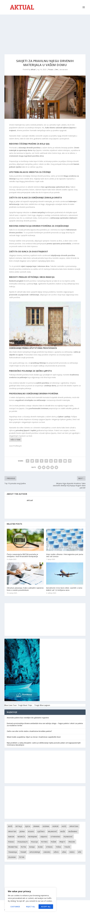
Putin (23, 847)
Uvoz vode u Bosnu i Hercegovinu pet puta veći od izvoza (64, 555)
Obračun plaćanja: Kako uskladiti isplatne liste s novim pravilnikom (25, 589)
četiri (21, 857)
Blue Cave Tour (10, 705)
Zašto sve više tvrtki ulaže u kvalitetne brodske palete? (29, 731)
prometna (12, 847)
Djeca (27, 826)
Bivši (10, 826)
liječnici (41, 831)
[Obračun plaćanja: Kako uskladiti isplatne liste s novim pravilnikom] (25, 573)
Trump (23, 852)
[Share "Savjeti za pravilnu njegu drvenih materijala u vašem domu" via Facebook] (27, 461)
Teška (58, 847)
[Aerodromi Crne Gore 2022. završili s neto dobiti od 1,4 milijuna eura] (64, 573)
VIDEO (71, 852)
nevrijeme (32, 837)
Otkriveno (55, 837)
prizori (72, 842)
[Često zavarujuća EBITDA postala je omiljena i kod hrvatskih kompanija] (25, 540)
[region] (30, 899)
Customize (15, 906)
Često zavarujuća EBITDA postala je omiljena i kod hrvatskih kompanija (22, 555)
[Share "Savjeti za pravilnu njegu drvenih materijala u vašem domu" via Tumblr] (41, 461)
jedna (22, 831)
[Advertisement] (45, 32)
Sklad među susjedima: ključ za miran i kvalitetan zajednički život (34, 737)
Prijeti (62, 842)
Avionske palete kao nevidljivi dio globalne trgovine (28, 718)
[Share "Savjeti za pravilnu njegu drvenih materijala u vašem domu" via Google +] (37, 461)
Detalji (19, 826)
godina (46, 826)
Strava (49, 847)
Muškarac (72, 831)
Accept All (46, 906)
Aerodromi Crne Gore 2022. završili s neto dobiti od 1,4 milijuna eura (64, 589)
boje (35, 284)
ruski (40, 847)
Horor (55, 826)
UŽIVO (56, 852)
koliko (31, 831)
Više (79, 852)
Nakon (11, 837)
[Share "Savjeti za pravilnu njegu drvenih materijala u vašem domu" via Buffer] (55, 461)
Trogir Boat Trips (25, 705)
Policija (34, 842)
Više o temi (15, 440)
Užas (64, 852)
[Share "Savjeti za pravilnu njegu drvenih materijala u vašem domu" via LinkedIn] (51, 461)
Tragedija (12, 852)
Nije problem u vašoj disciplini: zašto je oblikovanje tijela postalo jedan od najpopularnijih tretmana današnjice (44, 744)
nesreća (21, 837)
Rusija (32, 847)
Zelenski (12, 857)
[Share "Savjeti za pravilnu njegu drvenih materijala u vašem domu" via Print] (69, 461)
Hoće (64, 826)
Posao (50, 69)
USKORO (46, 852)
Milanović (52, 831)
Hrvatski (12, 831)
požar (53, 842)
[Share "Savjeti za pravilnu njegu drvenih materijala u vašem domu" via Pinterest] (46, 461)
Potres (44, 842)
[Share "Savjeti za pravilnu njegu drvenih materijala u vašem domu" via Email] (65, 461)
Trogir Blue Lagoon (42, 705)
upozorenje (35, 852)
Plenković (68, 837)
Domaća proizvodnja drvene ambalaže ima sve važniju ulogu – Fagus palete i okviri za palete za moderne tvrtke (45, 724)
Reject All (30, 906)
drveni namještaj (38, 212)
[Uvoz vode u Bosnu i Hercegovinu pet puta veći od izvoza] (64, 540)
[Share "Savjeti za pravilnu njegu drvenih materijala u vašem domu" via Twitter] (32, 461)
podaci (11, 842)
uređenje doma (50, 385)
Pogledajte (23, 842)
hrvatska (74, 826)
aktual (33, 69)
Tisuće (67, 847)
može (62, 831)
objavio (43, 837)
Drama (36, 826)
